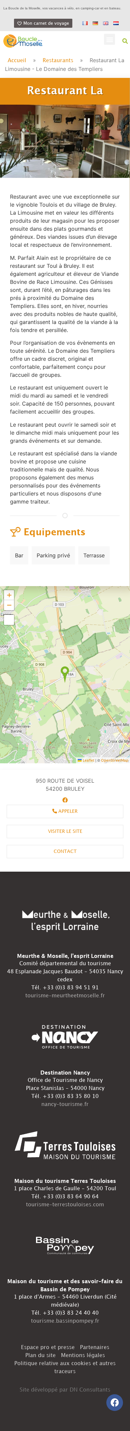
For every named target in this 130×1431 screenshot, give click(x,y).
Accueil (17, 60)
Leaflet (88, 760)
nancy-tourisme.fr (65, 1104)
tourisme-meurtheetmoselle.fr (65, 995)
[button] (109, 39)
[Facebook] (114, 1402)
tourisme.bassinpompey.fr (65, 1321)
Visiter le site (65, 831)
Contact (65, 851)
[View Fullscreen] (9, 620)
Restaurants (58, 60)
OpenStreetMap (114, 760)
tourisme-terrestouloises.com (65, 1204)
